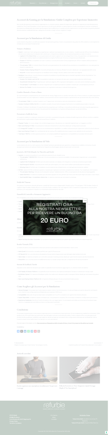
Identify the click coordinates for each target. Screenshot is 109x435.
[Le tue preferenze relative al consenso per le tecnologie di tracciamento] (106, 432)
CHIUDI (85, 200)
